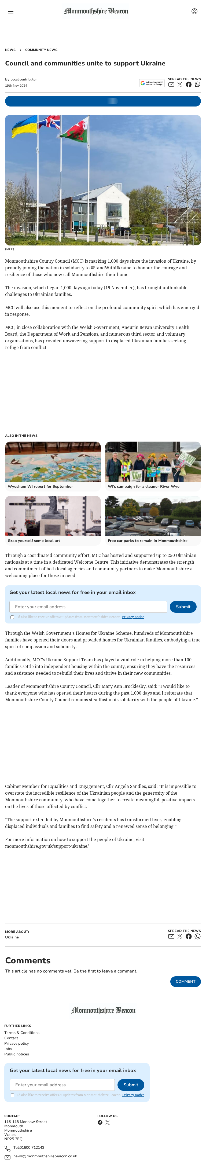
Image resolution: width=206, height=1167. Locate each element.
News (10, 50)
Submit (183, 607)
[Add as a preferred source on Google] (152, 83)
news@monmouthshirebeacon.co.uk (45, 1156)
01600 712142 (32, 1148)
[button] (10, 11)
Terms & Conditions (21, 1032)
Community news (41, 50)
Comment (186, 981)
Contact (11, 1038)
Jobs (8, 1048)
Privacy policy (16, 1043)
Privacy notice (133, 617)
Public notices (16, 1054)
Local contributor (23, 79)
